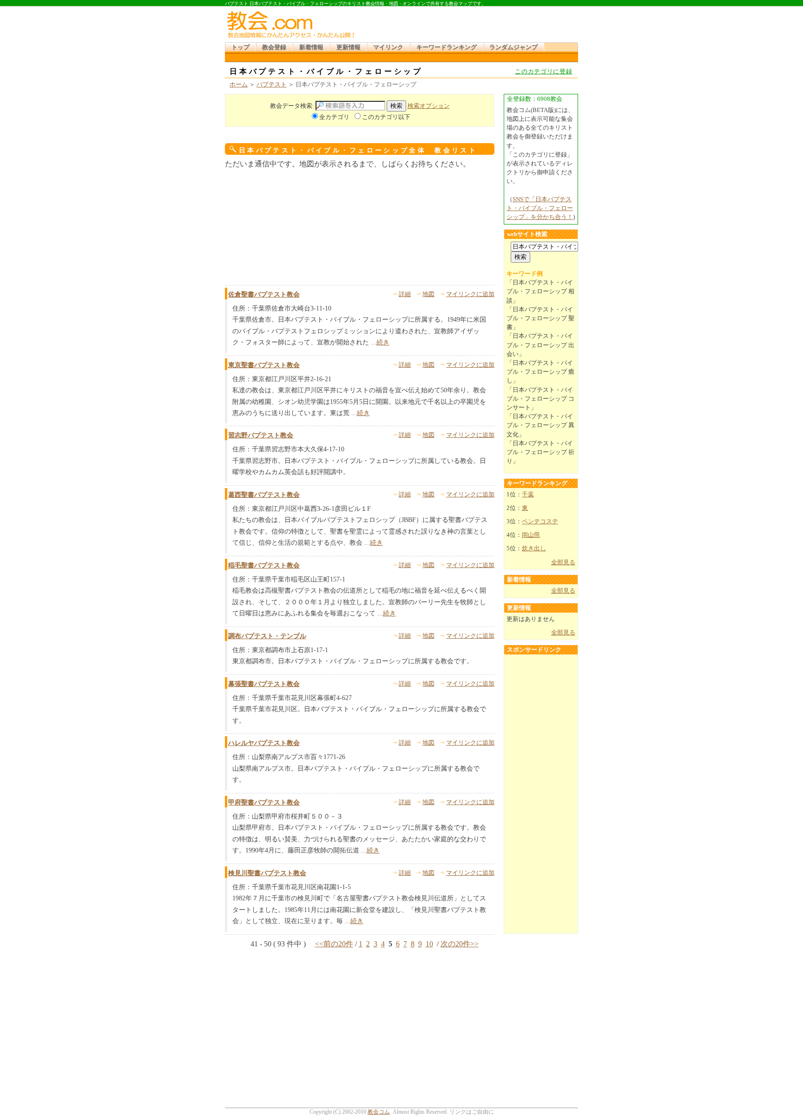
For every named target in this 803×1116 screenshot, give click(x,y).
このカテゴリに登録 (543, 71)
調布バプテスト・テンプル (267, 636)
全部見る (563, 562)
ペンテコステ (540, 521)
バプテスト (272, 84)
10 (429, 944)
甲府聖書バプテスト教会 (264, 802)
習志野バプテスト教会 (260, 435)
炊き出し (534, 548)
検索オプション (429, 106)
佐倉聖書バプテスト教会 (264, 294)
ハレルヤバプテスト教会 (264, 743)
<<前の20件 (334, 944)
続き (382, 342)
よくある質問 (557, 10)
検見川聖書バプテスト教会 (267, 873)
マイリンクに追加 (470, 294)
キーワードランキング (446, 47)
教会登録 (274, 47)
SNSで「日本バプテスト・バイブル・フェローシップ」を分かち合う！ (540, 208)
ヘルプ (529, 10)
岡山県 (531, 535)
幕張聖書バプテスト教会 (264, 683)
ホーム (239, 84)
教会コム (379, 1112)
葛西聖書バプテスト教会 (264, 494)
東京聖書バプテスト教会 (264, 365)
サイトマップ (501, 10)
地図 (428, 294)
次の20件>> (460, 944)
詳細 (405, 294)
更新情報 (348, 47)
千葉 (528, 494)
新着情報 (311, 47)
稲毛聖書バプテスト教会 (264, 565)
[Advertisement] (468, 28)
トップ (240, 47)
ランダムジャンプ (513, 47)
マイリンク (388, 47)
